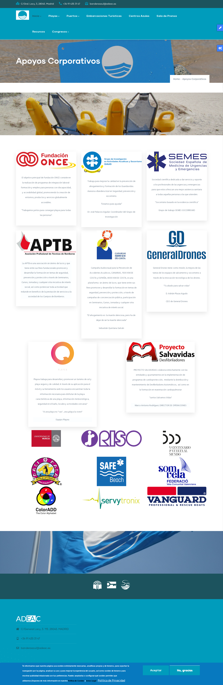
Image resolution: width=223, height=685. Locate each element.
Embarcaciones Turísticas (104, 15)
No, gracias (184, 670)
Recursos (38, 31)
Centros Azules (139, 15)
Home (176, 79)
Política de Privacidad (111, 680)
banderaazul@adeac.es (35, 648)
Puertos (72, 15)
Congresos (59, 31)
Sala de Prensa (167, 15)
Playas (52, 15)
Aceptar (156, 670)
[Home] (22, 15)
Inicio (35, 15)
